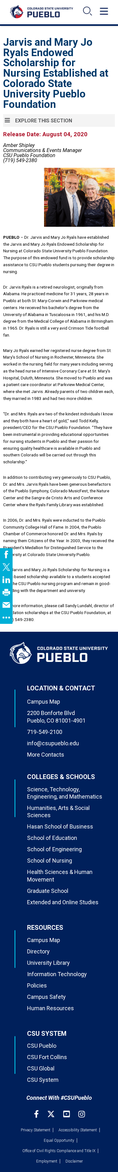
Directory (38, 951)
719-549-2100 (44, 732)
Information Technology (57, 974)
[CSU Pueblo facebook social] (37, 1114)
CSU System (43, 1079)
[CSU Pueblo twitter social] (51, 1114)
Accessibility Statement (78, 1130)
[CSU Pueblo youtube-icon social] (67, 1114)
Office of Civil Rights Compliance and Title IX (58, 1151)
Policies (37, 985)
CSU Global (40, 1068)
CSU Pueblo (41, 1045)
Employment (46, 1161)
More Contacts (45, 754)
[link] (6, 554)
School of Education (52, 838)
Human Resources (50, 1008)
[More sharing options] (6, 617)
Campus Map (43, 701)
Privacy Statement (35, 1130)
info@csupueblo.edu (53, 743)
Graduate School (47, 891)
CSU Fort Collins (47, 1057)
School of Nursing (49, 860)
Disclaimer (74, 1161)
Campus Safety (46, 996)
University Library (48, 962)
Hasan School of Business (60, 826)
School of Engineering (54, 849)
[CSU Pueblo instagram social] (81, 1114)
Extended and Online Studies (62, 902)
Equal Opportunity (59, 1140)
